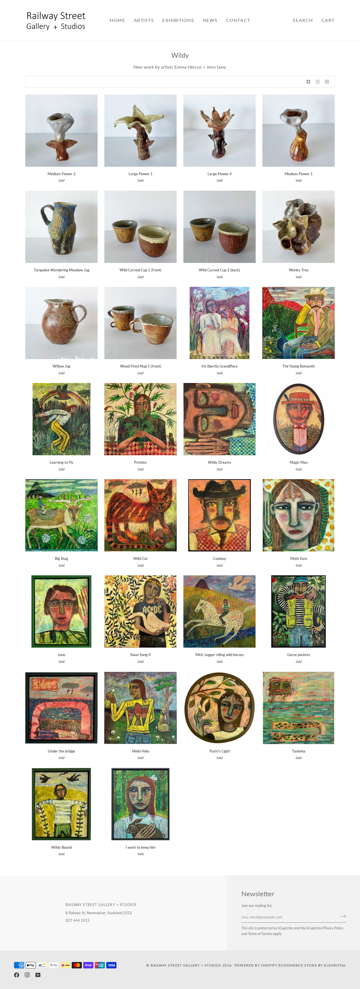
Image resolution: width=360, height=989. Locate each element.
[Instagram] (27, 974)
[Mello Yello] (140, 708)
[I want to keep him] (140, 804)
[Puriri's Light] (219, 708)
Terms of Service (260, 933)
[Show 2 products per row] (308, 81)
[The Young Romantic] (298, 323)
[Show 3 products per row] (317, 81)
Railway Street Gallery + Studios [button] (101, 905)
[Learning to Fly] (61, 419)
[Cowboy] (219, 515)
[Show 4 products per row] (328, 81)
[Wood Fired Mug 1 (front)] (140, 323)
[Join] (341, 916)
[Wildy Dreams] (219, 419)
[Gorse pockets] (298, 611)
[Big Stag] (61, 515)
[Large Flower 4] (219, 130)
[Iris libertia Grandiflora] (219, 323)
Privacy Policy (333, 928)
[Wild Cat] (140, 515)
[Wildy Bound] (61, 804)
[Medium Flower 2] (61, 130)
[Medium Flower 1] (298, 130)
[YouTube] (37, 974)
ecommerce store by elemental (312, 965)
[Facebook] (16, 974)
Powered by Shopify (256, 965)
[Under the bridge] (61, 708)
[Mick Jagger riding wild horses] (219, 611)
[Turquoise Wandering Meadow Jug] (61, 227)
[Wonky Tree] (298, 227)
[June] (61, 611)
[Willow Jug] (61, 323)
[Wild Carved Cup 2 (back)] (219, 227)
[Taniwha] (298, 708)
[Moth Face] (298, 515)
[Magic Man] (298, 419)
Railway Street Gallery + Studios (186, 965)
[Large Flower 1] (140, 130)
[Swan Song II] (140, 611)
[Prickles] (140, 419)
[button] (144, 20)
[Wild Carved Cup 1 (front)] (140, 227)
